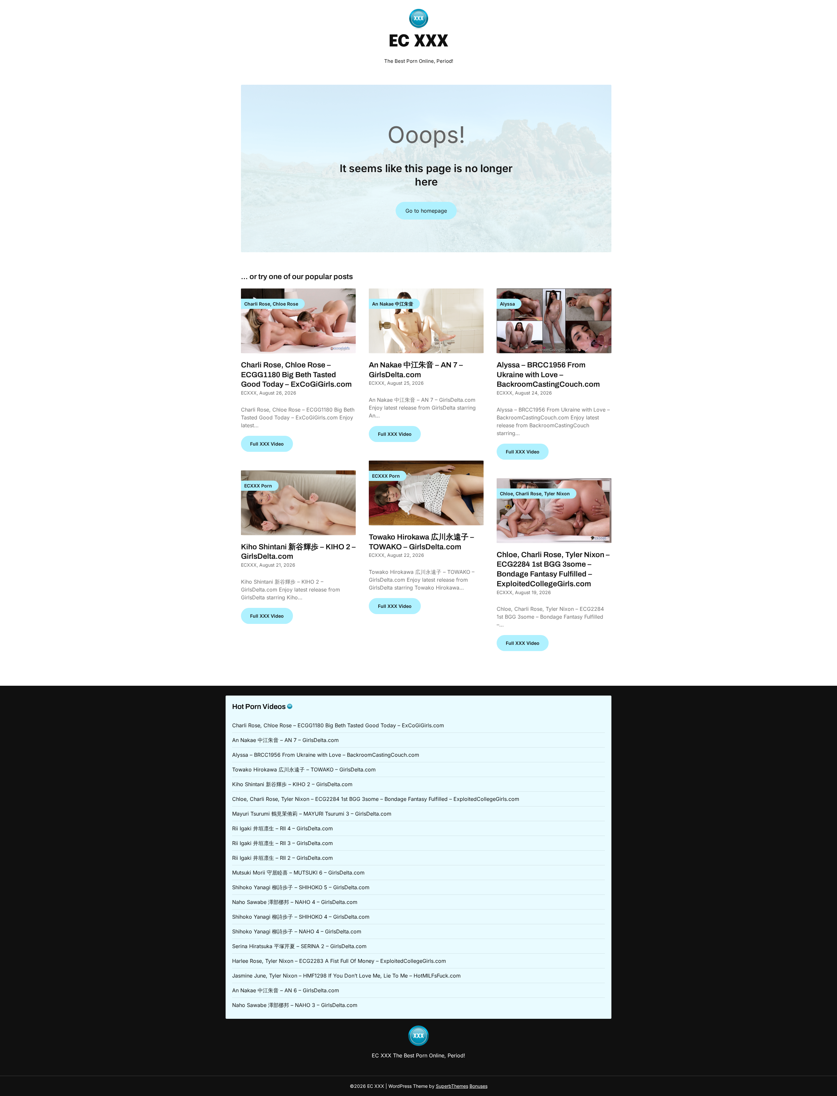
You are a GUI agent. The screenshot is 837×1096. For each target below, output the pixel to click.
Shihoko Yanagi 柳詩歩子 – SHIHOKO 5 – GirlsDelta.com (300, 887)
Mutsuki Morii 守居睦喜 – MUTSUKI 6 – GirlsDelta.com (298, 872)
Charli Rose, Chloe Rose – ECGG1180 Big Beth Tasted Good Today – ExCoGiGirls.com (296, 375)
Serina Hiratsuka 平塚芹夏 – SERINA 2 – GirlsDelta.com (299, 946)
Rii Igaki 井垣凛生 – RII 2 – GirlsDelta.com (282, 858)
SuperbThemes (452, 1086)
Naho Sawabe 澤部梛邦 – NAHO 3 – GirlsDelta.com (294, 1005)
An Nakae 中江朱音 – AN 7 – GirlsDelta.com (285, 740)
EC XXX (418, 41)
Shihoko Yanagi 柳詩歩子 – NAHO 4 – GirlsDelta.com (296, 931)
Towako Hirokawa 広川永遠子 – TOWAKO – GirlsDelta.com (304, 769)
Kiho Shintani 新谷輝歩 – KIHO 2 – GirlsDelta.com (292, 784)
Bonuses (478, 1086)
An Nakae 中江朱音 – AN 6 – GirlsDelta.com (285, 990)
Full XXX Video (267, 444)
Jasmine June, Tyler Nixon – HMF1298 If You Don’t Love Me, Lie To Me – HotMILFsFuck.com (346, 975)
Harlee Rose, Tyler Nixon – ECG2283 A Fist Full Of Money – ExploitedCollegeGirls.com (339, 961)
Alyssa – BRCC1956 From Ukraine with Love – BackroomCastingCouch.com (548, 375)
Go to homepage (426, 210)
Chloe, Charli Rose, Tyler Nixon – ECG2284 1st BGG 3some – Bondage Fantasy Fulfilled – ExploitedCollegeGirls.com (375, 799)
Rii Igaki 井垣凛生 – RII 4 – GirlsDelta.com (282, 828)
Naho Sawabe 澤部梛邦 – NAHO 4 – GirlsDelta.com (294, 902)
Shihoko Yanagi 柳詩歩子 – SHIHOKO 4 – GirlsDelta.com (300, 916)
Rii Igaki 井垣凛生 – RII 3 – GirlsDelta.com (282, 843)
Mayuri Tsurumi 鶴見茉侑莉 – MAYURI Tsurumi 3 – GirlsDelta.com (311, 813)
